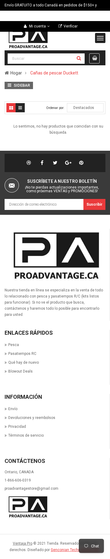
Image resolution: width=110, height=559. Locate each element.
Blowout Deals (20, 371)
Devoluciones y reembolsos (31, 418)
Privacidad (17, 426)
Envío (12, 409)
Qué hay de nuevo (23, 362)
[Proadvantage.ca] (55, 256)
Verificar (71, 26)
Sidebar (21, 85)
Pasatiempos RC (22, 354)
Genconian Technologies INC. (76, 550)
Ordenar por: (55, 108)
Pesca (13, 345)
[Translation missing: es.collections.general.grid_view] (11, 107)
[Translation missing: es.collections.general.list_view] (20, 107)
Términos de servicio (26, 435)
